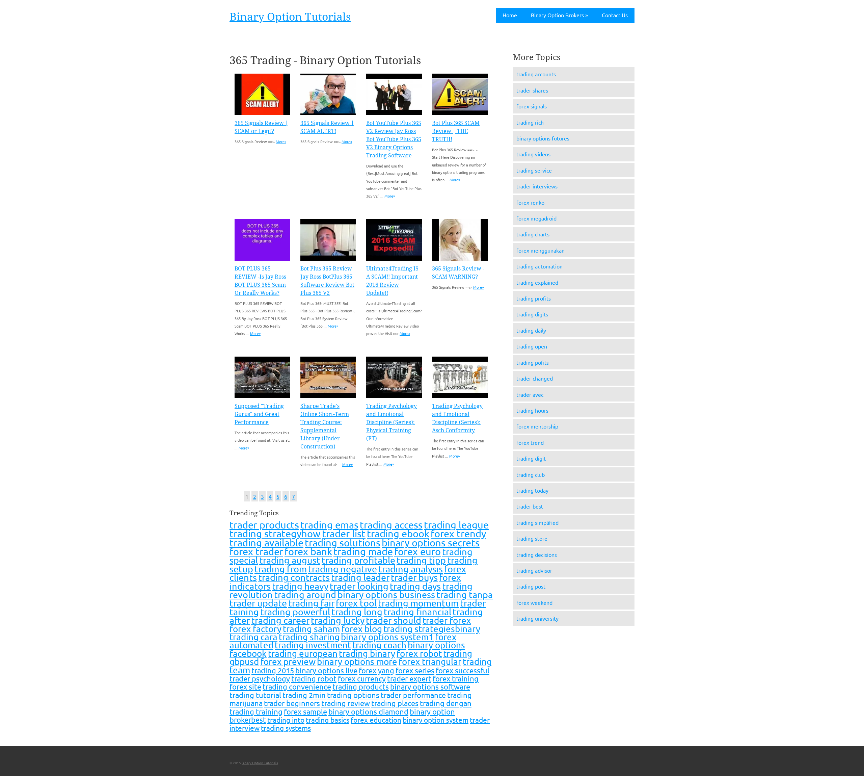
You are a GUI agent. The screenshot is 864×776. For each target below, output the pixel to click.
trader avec (529, 394)
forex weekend (534, 602)
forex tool (356, 603)
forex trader (256, 551)
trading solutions (342, 542)
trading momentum (418, 603)
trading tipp (421, 560)
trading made (363, 551)
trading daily (531, 330)
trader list (344, 533)
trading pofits (532, 362)
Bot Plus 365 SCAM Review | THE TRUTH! (456, 131)
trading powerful (295, 611)
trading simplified (537, 522)
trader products (264, 525)
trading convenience (297, 686)
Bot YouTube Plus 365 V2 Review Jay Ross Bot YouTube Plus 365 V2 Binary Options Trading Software (393, 139)
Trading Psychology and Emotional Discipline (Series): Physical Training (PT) (391, 422)
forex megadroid (536, 218)
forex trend (530, 442)
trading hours (532, 410)
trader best (529, 506)
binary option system (435, 719)
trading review (345, 703)
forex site (245, 686)
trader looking (359, 586)
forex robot (419, 653)
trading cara (253, 637)
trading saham (311, 629)
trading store (531, 538)
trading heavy (300, 586)
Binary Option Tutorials (290, 16)
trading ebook (398, 533)
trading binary (367, 653)
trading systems (286, 727)
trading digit (531, 458)
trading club (530, 474)
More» (281, 141)
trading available (266, 542)
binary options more (357, 661)
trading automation (539, 266)
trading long (356, 611)
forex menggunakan (540, 250)
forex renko (530, 202)
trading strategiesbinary (431, 629)
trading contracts (294, 577)
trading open (531, 346)
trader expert (409, 678)
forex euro (417, 551)
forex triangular (430, 661)
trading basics (327, 719)
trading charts (532, 234)
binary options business (386, 594)
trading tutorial (255, 695)
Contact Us (615, 14)
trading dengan (445, 703)
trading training (256, 711)
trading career (280, 620)
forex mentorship (537, 426)
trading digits (532, 314)
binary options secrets (431, 542)
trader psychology (260, 678)
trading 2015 (272, 670)
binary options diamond (368, 711)
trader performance (413, 695)
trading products (360, 686)
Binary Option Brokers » (559, 14)
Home (510, 14)
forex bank (308, 551)
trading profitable (358, 560)
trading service (534, 170)
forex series (415, 670)
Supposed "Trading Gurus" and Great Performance (259, 414)
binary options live (326, 670)
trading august (289, 560)
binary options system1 (387, 637)
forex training (456, 678)
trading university (537, 618)
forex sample (305, 711)
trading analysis (410, 568)
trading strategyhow (275, 533)
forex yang (376, 670)
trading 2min (304, 695)
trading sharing (309, 637)
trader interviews (537, 186)
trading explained (537, 282)
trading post (530, 586)
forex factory (255, 629)
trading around (305, 594)
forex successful (462, 670)
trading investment (313, 645)
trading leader (360, 577)
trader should (393, 620)
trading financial (417, 611)
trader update (258, 603)
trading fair (311, 603)
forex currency (362, 678)
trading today (532, 490)
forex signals (531, 106)
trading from (280, 568)
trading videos (533, 154)
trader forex (447, 620)
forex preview (288, 661)
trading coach (379, 645)
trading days (415, 586)
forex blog (361, 629)
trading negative (342, 568)
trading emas (329, 525)
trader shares (532, 90)
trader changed (534, 378)
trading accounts (536, 74)
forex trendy (458, 533)
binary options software (430, 686)
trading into (285, 719)
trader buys (414, 577)
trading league (456, 525)
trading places (394, 703)
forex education (376, 719)
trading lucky (337, 620)
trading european (303, 653)
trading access (391, 525)
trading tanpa (464, 594)
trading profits (533, 298)
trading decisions (536, 554)
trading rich (530, 122)
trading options (353, 695)
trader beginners (292, 703)
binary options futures (542, 138)
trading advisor (534, 570)
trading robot (313, 678)
